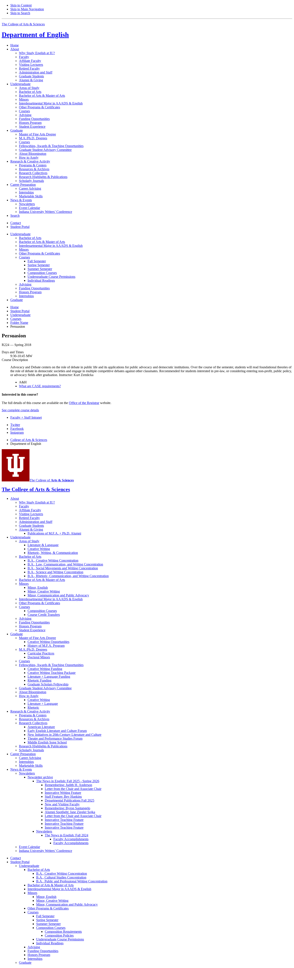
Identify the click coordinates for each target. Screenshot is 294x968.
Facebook (17, 428)
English (35, 34)
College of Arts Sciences (28, 440)
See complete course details (20, 410)
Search (15, 215)
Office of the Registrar (84, 403)
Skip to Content (21, 5)
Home (14, 45)
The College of (51, 480)
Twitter (15, 425)
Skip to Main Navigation (27, 9)
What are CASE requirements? (40, 386)
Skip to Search (20, 13)
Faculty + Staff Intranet (26, 417)
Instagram (17, 432)
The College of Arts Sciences (23, 24)
